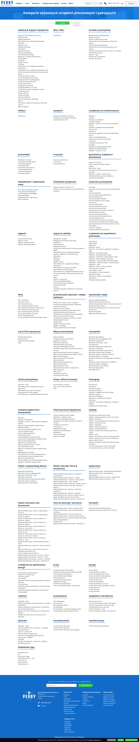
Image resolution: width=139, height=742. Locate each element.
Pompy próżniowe (23, 95)
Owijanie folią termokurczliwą (98, 406)
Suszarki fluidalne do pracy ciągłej (99, 201)
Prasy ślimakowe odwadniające (27, 193)
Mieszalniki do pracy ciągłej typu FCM (100, 339)
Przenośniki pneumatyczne (26, 167)
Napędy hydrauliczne (24, 39)
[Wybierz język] (122, 3)
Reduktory (56, 258)
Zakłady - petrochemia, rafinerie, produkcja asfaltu (104, 436)
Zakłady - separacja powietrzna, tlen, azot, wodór (104, 417)
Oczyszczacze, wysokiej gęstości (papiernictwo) (32, 439)
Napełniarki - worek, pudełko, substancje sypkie (103, 261)
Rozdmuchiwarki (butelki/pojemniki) (100, 508)
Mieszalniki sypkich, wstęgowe (98, 364)
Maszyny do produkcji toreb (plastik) (100, 139)
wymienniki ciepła (98, 294)
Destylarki (56, 191)
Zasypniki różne (23, 45)
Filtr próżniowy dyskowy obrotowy (28, 311)
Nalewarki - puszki (94, 247)
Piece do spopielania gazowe (62, 281)
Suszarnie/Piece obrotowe (97, 212)
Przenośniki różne (23, 166)
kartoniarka (92, 386)
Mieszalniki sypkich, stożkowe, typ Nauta (101, 354)
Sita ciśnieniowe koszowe (25, 446)
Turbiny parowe (23, 584)
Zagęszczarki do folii (95, 162)
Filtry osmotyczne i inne (25, 304)
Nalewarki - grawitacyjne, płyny (98, 253)
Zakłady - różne (93, 434)
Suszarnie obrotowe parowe (97, 208)
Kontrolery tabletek (59, 434)
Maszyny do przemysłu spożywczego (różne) (67, 310)
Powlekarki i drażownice (60, 425)
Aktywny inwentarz (69, 707)
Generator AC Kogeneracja (26, 575)
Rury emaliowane (23, 630)
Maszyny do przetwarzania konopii (99, 415)
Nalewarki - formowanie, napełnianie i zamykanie (104, 402)
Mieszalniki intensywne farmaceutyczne (101, 350)
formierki (93, 502)
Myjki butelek (93, 243)
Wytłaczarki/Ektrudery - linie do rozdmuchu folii (67, 508)
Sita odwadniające (23, 195)
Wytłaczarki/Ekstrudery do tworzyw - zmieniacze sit (69, 499)
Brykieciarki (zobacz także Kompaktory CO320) (67, 572)
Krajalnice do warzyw (59, 306)
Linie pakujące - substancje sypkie (99, 272)
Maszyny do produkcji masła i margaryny (65, 302)
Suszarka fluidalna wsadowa (97, 199)
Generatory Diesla (23, 576)
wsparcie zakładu (62, 233)
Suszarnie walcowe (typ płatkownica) (100, 195)
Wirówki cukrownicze (95, 58)
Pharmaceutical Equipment (67, 409)
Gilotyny (91, 125)
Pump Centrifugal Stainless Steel (28, 78)
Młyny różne (57, 371)
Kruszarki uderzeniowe (60, 160)
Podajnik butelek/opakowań (97, 280)
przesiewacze (60, 596)
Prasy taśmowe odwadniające (27, 192)
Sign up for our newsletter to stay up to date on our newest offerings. (69, 681)
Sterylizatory (92, 278)
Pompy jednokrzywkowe (25, 85)
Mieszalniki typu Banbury (96, 337)
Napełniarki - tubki (94, 264)
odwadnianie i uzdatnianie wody (31, 183)
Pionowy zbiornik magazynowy (27, 633)
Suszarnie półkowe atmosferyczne (99, 229)
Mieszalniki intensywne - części (98, 343)
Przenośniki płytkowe (24, 164)
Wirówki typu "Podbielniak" (97, 57)
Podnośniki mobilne (59, 285)
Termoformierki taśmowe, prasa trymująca (66, 630)
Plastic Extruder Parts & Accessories (65, 467)
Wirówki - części (93, 55)
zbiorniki (22, 620)
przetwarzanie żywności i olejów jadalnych (69, 296)
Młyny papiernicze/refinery (26, 452)
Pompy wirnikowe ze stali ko (26, 76)
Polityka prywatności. (94, 740)
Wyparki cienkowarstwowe (26, 242)
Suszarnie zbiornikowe (96, 204)
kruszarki (58, 154)
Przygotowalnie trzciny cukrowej (99, 607)
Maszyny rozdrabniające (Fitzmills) (63, 346)
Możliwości (35, 3)
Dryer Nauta (92, 202)
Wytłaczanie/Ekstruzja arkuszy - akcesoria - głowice (33, 555)
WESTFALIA (67, 730)
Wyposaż (81, 737)
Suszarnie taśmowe (24, 173)
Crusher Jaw (57, 162)
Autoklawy (92, 187)
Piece (55, 388)
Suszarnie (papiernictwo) (96, 218)
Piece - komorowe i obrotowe (62, 386)
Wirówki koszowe (94, 37)
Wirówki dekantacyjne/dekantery (99, 35)
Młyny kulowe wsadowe (60, 356)
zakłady (93, 409)
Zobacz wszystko (88, 705)
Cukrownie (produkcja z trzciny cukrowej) (101, 448)
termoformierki (61, 620)
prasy (56, 564)
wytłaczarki (94, 466)
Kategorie (19, 3)
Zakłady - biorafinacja (95, 419)
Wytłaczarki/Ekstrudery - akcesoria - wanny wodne (68, 480)
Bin (19, 654)
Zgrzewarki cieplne (24, 51)
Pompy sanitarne (23, 93)
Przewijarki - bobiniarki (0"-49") (98, 143)
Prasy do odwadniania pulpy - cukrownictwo (66, 585)
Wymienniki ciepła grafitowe (97, 313)
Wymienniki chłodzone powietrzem (99, 302)
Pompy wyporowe (23, 91)
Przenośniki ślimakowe (25, 169)
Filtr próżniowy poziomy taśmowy (28, 310)
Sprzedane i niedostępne (76, 24)
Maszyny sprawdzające (25, 53)
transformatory (96, 620)
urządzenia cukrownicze (101, 596)
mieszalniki (94, 331)
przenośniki (24, 154)
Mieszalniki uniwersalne (60, 343)
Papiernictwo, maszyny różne (27, 443)
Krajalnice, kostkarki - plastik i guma (100, 174)
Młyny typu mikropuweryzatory (62, 362)
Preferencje (111, 740)
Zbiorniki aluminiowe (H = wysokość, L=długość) (32, 641)
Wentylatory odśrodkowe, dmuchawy (29, 35)
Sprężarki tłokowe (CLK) (60, 120)
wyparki (22, 233)
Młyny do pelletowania (60, 364)
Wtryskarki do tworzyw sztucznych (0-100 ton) (103, 510)
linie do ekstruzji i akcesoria (67, 502)
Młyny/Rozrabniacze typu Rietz (62, 345)
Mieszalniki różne (94, 370)
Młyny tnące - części (95, 168)
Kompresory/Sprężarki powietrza (63, 116)
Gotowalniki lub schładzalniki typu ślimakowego (103, 222)
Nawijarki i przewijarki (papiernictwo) (100, 147)
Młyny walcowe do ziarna (61, 366)
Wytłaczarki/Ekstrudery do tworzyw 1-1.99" (102, 479)
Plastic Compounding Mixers (32, 466)
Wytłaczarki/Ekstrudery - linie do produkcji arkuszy (68, 516)
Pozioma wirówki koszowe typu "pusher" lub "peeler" (105, 51)
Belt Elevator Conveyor (25, 160)
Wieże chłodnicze (58, 244)
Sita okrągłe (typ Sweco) (60, 605)
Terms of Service (69, 711)
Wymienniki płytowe (95, 311)
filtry (20, 294)
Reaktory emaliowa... (109, 701)
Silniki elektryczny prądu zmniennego (64, 268)
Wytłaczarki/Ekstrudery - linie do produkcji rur (67, 514)
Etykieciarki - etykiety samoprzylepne (29, 57)
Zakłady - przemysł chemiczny (98, 429)
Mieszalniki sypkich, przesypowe (99, 356)
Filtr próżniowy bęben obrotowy (28, 313)
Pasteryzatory (57, 322)
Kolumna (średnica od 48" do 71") (63, 187)
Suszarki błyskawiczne (95, 197)
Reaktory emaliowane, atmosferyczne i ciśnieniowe (33, 607)
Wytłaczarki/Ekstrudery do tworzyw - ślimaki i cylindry (69, 483)
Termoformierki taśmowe (61, 628)
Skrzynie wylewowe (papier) (26, 433)
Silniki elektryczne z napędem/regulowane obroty (33, 70)
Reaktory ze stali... (108, 697)
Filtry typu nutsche (23, 302)
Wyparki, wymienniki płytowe (27, 244)
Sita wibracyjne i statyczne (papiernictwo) (30, 456)
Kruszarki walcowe (59, 164)
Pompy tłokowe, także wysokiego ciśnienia (31, 89)
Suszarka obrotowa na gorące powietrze (101, 210)
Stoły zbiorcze (93, 241)
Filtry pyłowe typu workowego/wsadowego (31, 41)
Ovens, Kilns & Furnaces (65, 379)
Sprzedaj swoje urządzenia (50, 3)
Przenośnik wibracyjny (25, 171)
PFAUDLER (67, 722)
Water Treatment (23, 107)
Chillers (22, 110)
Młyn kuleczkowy (58, 370)
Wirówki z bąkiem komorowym (98, 39)
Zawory (20, 101)
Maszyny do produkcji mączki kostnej (64, 328)
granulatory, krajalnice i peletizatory (101, 155)
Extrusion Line (22, 660)
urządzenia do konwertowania (104, 110)
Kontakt (64, 3)
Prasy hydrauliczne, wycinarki (62, 580)
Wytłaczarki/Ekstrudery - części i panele (65, 481)
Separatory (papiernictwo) (26, 458)
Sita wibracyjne (58, 607)
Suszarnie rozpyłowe (95, 227)
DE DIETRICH (68, 726)
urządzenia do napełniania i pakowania (102, 234)
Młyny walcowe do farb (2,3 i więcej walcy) (66, 368)
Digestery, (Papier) (23, 427)
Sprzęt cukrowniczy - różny (97, 609)
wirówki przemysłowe (100, 30)
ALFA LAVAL (67, 724)
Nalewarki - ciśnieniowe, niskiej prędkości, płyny (103, 257)
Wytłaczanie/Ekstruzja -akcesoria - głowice (66, 497)
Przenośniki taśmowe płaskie (27, 162)
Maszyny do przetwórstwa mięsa (63, 316)
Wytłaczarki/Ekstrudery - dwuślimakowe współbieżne (105, 471)
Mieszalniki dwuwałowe (96, 368)
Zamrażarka (21, 49)
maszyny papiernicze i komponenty (29, 411)
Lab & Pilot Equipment (29, 331)
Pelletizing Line (58, 522)
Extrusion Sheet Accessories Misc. (28, 553)
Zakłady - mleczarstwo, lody (61, 324)
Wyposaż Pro (59, 737)
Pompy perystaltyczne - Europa (27, 87)
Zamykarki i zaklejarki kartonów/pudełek (101, 127)
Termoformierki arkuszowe (61, 626)
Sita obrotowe (57, 603)
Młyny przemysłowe (63, 331)
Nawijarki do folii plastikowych (98, 149)
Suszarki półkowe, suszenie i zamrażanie (101, 220)
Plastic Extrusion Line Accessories (28, 504)
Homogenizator (93, 345)
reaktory (22, 596)
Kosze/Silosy (57, 35)
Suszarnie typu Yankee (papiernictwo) (100, 216)
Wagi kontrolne (22, 37)
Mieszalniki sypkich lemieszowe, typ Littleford (102, 362)
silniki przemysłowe (28, 379)
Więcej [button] (71, 3)
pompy (92, 564)
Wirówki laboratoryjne (95, 53)
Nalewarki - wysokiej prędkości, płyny (100, 255)
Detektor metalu (23, 62)
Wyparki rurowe (23, 241)
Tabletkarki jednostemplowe (62, 430)
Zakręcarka (92, 245)
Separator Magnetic (24, 97)
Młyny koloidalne (58, 337)
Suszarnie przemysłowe (100, 181)
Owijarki (91, 404)
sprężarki (58, 110)
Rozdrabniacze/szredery (96, 178)
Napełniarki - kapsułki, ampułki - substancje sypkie (104, 262)
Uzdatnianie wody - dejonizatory (28, 197)
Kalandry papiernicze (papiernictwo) (29, 437)
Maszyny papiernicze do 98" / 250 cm (29, 445)
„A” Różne (21, 64)
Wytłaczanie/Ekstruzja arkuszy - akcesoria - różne (33, 557)
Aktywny (62, 23)
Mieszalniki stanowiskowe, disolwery (100, 352)
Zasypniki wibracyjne (24, 47)
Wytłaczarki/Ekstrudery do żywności (64, 312)
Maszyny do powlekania (96, 120)
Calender (91, 118)
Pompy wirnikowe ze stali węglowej (29, 80)
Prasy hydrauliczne (59, 578)
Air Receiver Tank (23, 652)
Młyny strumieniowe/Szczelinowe (63, 358)
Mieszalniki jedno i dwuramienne (99, 366)
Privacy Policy (68, 709)
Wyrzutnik (21, 43)
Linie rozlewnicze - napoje (96, 268)
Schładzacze (21, 116)
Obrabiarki (21, 60)
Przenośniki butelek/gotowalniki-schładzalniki (67, 304)
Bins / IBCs (58, 30)
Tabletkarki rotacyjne (59, 429)
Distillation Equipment (64, 181)
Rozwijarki (92, 145)
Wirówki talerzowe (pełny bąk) (98, 45)
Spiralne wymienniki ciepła (97, 306)
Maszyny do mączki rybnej (61, 308)
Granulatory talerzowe (60, 373)
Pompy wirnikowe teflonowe (26, 82)
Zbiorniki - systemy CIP (60, 279)
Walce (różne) (93, 129)
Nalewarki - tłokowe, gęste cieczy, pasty (101, 259)
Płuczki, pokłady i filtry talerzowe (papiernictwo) (32, 317)
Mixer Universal (23, 662)
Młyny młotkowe (58, 360)
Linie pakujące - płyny (95, 270)
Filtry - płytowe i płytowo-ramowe (28, 190)
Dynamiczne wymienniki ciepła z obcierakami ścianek (105, 304)
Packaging (94, 379)
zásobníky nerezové (24, 643)
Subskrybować (85, 685)
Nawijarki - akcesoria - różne (97, 150)
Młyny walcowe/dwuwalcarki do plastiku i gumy (67, 354)
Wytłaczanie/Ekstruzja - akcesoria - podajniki (66, 493)
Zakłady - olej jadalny (59, 326)
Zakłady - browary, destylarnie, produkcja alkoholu (68, 189)
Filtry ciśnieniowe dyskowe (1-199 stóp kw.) (31, 308)
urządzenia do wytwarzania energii (31, 566)
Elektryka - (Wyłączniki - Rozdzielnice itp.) (65, 254)
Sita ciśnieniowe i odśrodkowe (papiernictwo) (32, 454)
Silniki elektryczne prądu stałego (63, 269)
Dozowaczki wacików (95, 390)
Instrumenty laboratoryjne (26, 55)
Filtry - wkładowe (23, 300)
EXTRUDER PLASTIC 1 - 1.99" (26, 658)
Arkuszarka (92, 141)
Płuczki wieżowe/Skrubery (26, 315)
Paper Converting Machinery (97, 137)
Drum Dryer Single (23, 656)
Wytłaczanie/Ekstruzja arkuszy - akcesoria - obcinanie (34, 559)
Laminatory (92, 131)
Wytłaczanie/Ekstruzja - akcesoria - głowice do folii (68, 495)
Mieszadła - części (23, 385)
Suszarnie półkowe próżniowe (98, 214)
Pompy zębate (22, 58)
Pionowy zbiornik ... (109, 695)
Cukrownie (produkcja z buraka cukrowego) (102, 446)
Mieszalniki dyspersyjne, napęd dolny (100, 346)
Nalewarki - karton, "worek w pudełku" (100, 266)
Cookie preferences (70, 713)
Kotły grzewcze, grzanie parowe (27, 573)
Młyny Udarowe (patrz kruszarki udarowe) (66, 352)
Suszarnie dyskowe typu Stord (98, 206)
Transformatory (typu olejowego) (28, 99)
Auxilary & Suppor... (88, 697)
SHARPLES (67, 728)
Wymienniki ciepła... (109, 699)
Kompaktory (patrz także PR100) (63, 339)
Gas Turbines (22, 578)
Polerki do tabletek (59, 436)
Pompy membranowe (24, 83)
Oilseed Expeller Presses (60, 320)
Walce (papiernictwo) (24, 435)
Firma (27, 3)
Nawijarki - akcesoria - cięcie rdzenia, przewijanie (103, 124)
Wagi (54, 277)
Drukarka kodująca (94, 122)
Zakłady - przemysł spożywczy (98, 427)
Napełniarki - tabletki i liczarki (62, 417)
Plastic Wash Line (23, 664)
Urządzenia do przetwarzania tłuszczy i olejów (67, 318)
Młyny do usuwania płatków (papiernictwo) (31, 425)
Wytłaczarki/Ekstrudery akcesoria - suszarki (66, 478)
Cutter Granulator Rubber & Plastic (99, 164)
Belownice (92, 116)
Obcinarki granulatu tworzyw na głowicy (101, 176)
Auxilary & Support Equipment (33, 30)
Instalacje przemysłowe (71, 705)
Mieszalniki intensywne (96, 348)
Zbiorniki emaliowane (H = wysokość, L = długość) (33, 628)
